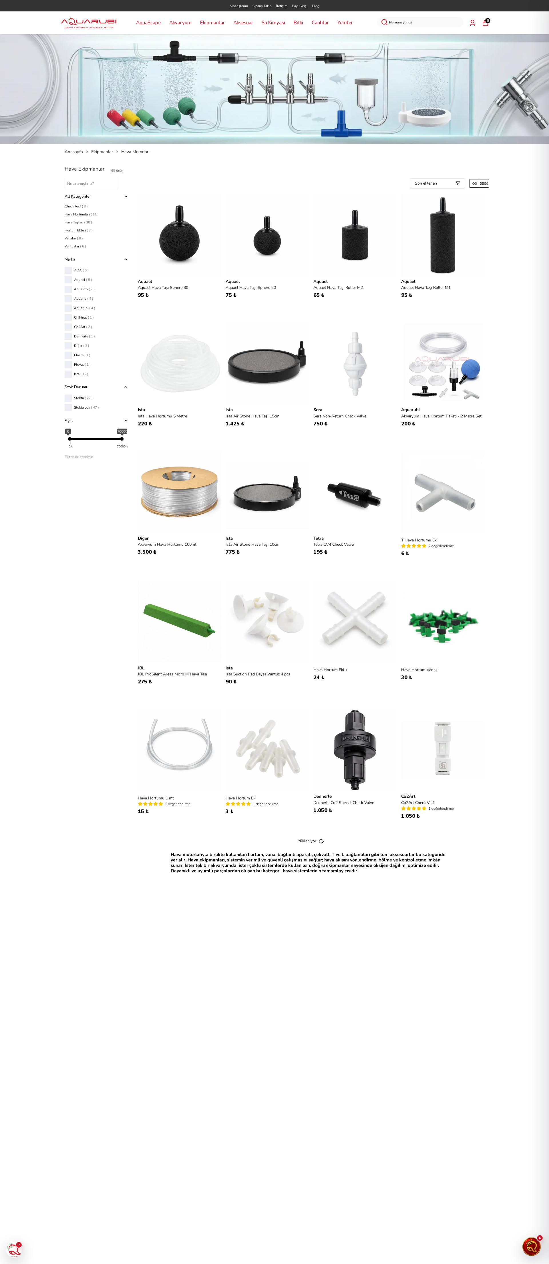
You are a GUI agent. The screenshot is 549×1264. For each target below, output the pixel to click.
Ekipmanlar (212, 22)
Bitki (298, 22)
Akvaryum (180, 22)
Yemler (345, 22)
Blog (315, 6)
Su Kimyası (273, 22)
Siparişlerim (239, 6)
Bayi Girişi (299, 6)
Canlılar (320, 22)
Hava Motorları (135, 152)
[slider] (69, 439)
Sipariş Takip (262, 6)
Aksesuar (243, 22)
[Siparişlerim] (472, 23)
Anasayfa (74, 152)
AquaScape (148, 22)
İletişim (281, 6)
